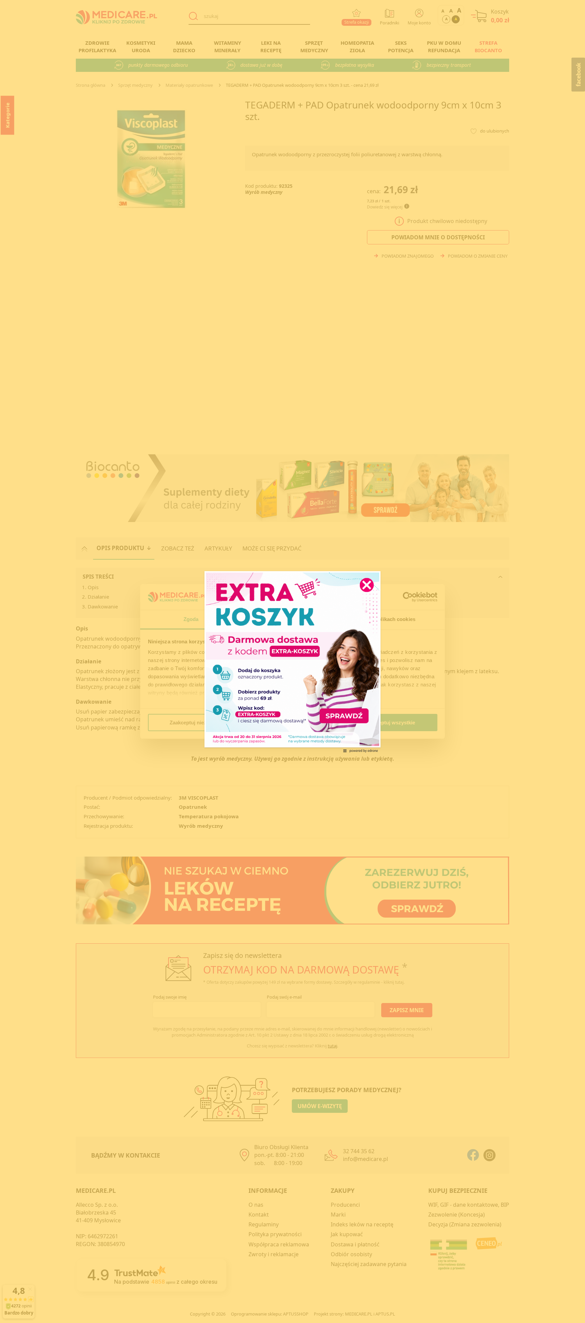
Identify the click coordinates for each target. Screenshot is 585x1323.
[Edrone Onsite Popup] (292, 661)
